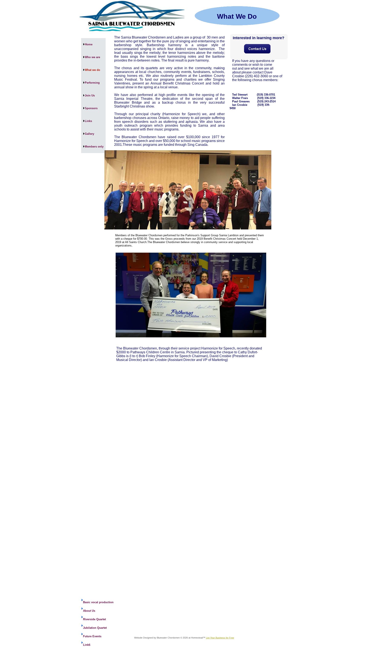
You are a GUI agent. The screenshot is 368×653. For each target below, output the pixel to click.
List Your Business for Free (220, 637)
